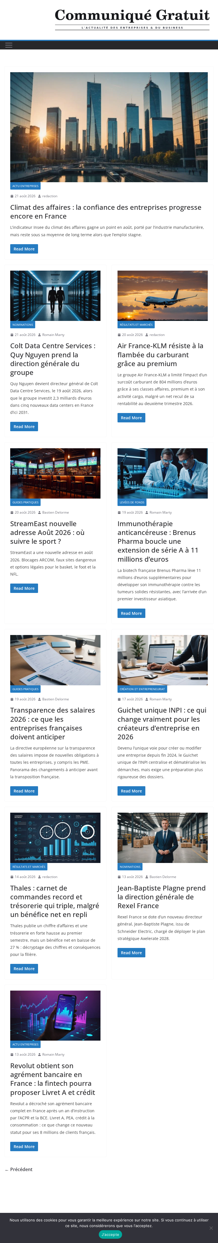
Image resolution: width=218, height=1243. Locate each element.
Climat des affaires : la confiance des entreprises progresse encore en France (106, 211)
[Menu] (9, 45)
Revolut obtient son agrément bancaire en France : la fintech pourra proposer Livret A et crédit (52, 1079)
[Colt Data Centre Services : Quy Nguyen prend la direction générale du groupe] (55, 296)
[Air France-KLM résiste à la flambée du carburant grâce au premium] (163, 296)
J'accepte (110, 1234)
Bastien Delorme (55, 512)
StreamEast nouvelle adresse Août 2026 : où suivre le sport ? (47, 532)
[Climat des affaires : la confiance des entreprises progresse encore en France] (109, 127)
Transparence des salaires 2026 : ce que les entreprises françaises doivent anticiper (52, 723)
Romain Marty (53, 334)
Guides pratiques (25, 502)
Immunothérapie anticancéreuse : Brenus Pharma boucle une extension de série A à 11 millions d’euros (158, 541)
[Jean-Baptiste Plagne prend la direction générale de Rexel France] (163, 838)
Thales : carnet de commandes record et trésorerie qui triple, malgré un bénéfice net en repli (54, 901)
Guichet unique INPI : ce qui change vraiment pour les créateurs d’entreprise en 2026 (162, 723)
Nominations (22, 325)
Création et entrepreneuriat (142, 689)
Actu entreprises (25, 186)
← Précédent (18, 1169)
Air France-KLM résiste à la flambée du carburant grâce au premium (161, 354)
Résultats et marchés (136, 325)
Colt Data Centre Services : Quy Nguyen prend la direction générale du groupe (52, 359)
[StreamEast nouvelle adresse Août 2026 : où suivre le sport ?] (55, 473)
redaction (49, 196)
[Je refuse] (211, 1228)
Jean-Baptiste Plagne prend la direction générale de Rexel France (162, 896)
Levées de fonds (132, 502)
